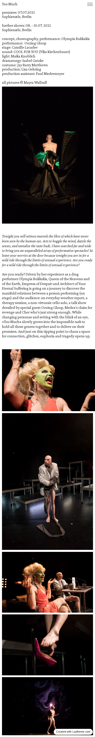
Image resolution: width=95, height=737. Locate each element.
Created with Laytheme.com (73, 731)
